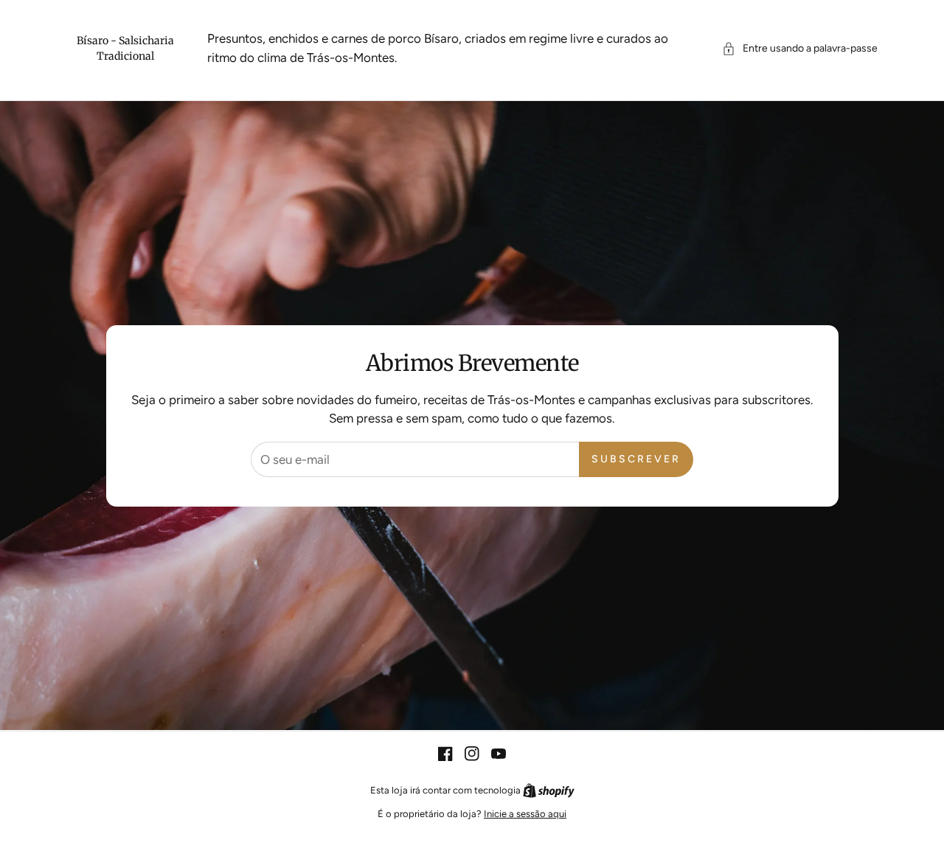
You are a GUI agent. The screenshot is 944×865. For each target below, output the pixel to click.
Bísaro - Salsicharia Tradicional (125, 48)
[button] (800, 48)
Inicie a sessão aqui (525, 813)
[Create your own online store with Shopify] (549, 790)
